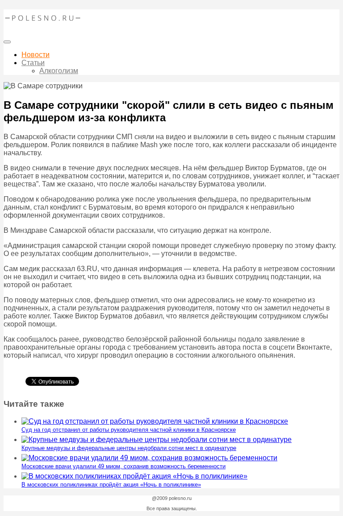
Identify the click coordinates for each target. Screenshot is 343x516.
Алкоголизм (58, 70)
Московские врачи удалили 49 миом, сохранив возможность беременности (123, 466)
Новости (35, 54)
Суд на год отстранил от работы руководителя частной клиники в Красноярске (128, 429)
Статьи (33, 62)
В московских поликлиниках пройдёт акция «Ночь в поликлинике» (111, 484)
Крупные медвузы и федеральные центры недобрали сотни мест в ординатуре (128, 448)
